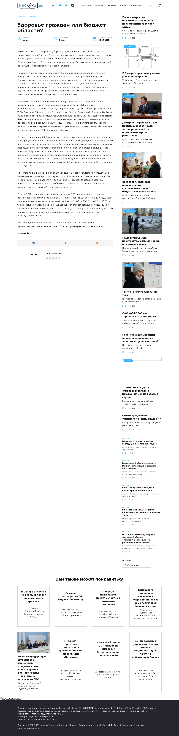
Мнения (112, 6)
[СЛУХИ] (142, 286)
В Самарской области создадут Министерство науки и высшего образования (139, 466)
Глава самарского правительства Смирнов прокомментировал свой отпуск (138, 22)
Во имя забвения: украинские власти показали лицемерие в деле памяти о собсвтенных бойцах (145, 648)
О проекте (136, 6)
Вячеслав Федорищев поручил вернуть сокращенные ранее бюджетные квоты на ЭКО (139, 186)
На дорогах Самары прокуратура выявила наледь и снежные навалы (141, 240)
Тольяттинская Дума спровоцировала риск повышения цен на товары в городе (140, 392)
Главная (86, 6)
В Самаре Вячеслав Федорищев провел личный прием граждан (33, 596)
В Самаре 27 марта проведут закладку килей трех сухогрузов (139, 442)
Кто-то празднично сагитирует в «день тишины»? (141, 417)
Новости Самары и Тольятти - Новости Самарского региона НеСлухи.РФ (76, 725)
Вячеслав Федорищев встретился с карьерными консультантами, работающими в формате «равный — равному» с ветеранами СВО (31, 668)
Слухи (123, 6)
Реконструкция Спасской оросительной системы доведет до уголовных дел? (140, 338)
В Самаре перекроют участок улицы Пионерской (141, 75)
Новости (99, 6)
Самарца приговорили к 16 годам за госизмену (70, 596)
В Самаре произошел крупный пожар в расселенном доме (138, 489)
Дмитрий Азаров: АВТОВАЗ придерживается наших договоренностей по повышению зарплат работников (140, 129)
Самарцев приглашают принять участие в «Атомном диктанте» (108, 598)
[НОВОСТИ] (142, 68)
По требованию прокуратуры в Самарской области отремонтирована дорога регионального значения (138, 538)
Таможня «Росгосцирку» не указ (140, 293)
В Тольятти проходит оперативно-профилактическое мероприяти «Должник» (70, 648)
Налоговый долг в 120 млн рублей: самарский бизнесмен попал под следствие (108, 649)
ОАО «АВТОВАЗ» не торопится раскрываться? (139, 315)
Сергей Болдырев (123, 725)
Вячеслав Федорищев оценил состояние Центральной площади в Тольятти (141, 512)
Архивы (126, 560)
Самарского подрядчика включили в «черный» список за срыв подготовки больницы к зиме (145, 598)
